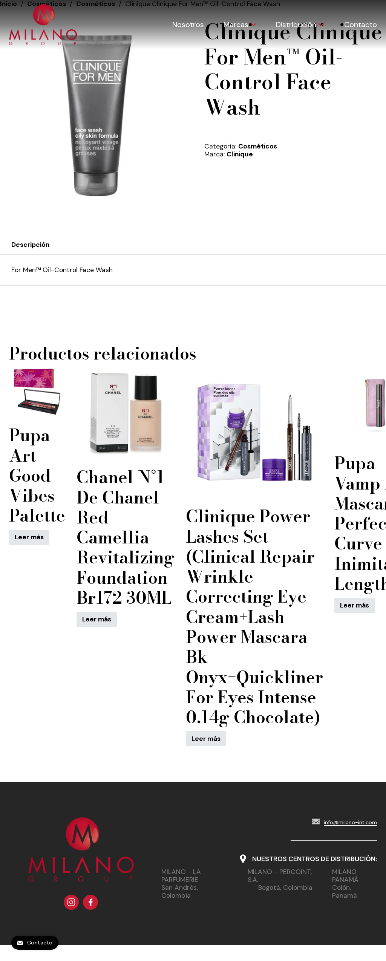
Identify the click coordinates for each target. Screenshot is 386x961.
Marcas (236, 24)
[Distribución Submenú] (321, 25)
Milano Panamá (345, 876)
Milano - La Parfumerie (181, 876)
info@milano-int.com (350, 822)
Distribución (296, 24)
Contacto (360, 24)
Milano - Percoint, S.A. (280, 876)
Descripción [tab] (30, 244)
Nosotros (188, 24)
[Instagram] (71, 902)
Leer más (29, 537)
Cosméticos (257, 146)
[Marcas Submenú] (253, 25)
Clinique (240, 154)
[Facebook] (90, 902)
